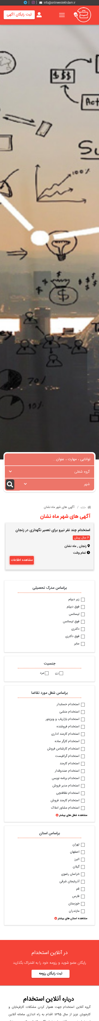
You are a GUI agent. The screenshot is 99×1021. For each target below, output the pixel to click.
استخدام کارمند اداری (65, 734)
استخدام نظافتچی (68, 793)
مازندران (74, 911)
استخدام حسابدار (68, 704)
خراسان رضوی (70, 874)
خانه (83, 507)
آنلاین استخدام (42, 999)
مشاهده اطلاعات (22, 560)
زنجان (83, 546)
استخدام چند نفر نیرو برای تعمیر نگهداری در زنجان (52, 530)
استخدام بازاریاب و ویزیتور (63, 719)
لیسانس (74, 614)
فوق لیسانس (71, 621)
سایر (77, 643)
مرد (42, 673)
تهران (76, 844)
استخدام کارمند (70, 763)
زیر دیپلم (74, 599)
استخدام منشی (69, 712)
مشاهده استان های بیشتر (72, 918)
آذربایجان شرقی (69, 881)
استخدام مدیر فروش (66, 785)
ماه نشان (70, 546)
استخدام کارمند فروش (65, 800)
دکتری (75, 629)
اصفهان (75, 852)
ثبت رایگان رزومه (50, 973)
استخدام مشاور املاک (65, 808)
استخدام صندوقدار (67, 771)
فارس (76, 896)
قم (78, 889)
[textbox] (49, 470)
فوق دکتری (72, 636)
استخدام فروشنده (68, 726)
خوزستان (74, 903)
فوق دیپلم (73, 607)
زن (57, 673)
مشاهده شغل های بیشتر (72, 815)
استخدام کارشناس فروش (63, 749)
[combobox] (49, 472)
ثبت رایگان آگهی (19, 15)
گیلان (76, 867)
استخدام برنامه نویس (66, 778)
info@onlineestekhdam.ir (60, 2)
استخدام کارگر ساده (67, 741)
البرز (77, 859)
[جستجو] (12, 484)
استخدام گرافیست (67, 756)
